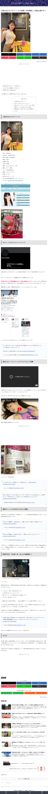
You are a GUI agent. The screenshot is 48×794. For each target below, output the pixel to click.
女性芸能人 (4, 677)
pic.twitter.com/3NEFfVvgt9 (9, 536)
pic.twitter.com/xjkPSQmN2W (10, 498)
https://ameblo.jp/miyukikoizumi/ (15, 180)
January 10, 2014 (30, 502)
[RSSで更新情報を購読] (35, 693)
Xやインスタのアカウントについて (22, 103)
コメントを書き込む (24, 778)
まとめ (16, 110)
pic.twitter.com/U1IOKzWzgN (9, 621)
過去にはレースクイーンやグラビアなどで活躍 (24, 105)
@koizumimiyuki (32, 482)
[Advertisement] (24, 75)
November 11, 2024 (20, 527)
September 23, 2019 (33, 355)
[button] (39, 57)
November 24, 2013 (19, 488)
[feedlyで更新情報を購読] (12, 693)
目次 (22, 98)
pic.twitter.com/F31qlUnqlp (9, 484)
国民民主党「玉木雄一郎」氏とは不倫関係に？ (24, 108)
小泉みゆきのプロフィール (20, 101)
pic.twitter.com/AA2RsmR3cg (9, 523)
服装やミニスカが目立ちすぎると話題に (23, 107)
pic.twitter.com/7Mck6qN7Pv (28, 351)
